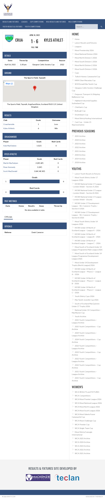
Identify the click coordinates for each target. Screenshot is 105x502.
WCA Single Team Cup (84, 428)
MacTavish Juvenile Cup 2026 (86, 300)
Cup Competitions (37, 21)
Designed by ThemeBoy (94, 496)
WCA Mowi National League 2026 (88, 403)
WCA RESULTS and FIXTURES (56, 21)
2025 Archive (80, 136)
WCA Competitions (83, 396)
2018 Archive (80, 162)
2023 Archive (80, 144)
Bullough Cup (80, 111)
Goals (38, 141)
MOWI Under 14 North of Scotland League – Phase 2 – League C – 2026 (86, 290)
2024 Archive (80, 140)
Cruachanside (8, 124)
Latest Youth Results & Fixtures (87, 174)
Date (8, 206)
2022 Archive (80, 147)
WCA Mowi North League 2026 (87, 407)
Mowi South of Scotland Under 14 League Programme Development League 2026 (87, 256)
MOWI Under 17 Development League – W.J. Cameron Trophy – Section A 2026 (85, 206)
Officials (8, 217)
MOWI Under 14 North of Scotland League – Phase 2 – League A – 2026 (86, 271)
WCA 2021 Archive (82, 453)
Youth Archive (80, 316)
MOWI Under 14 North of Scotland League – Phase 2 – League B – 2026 (86, 281)
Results (31, 206)
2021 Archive (80, 151)
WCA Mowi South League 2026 (87, 410)
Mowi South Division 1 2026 (86, 61)
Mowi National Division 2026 (86, 54)
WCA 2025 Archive (82, 438)
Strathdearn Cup (81, 115)
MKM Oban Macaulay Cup (85, 80)
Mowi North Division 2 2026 (86, 65)
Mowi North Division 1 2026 (86, 58)
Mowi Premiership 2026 (84, 50)
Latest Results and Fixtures (86, 43)
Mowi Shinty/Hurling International (88, 118)
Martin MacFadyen (10, 163)
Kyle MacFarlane (9, 146)
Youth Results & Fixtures (12, 26)
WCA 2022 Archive (82, 450)
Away (41, 206)
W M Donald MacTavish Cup (86, 84)
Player (6, 141)
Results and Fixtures (11, 21)
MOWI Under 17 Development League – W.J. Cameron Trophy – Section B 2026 (85, 215)
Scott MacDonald (10, 171)
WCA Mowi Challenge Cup (85, 421)
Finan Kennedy (9, 167)
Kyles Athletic (9, 128)
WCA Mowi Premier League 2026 (88, 399)
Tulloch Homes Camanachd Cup (87, 76)
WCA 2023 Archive (82, 446)
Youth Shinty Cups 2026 (84, 296)
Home (21, 206)
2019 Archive (80, 159)
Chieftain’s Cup (81, 107)
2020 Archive (80, 155)
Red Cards (56, 141)
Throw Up (58, 206)
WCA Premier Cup (82, 424)
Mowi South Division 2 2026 (86, 69)
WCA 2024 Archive (82, 442)
